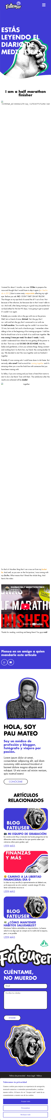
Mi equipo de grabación (27, 834)
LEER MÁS (9, 846)
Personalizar (25, 1108)
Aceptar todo (25, 1101)
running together (37, 363)
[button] (4, 662)
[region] (25, 1099)
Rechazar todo (25, 1115)
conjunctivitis (29, 293)
